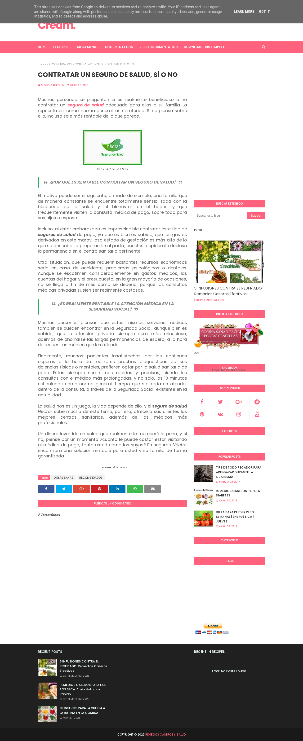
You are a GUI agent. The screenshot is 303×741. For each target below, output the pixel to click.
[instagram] (239, 414)
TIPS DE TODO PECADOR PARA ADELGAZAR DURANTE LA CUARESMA (238, 472)
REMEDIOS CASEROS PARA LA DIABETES (238, 493)
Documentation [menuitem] (119, 47)
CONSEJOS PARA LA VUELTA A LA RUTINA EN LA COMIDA (82, 710)
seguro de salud (85, 105)
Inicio (42, 64)
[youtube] (257, 414)
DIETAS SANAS (63, 478)
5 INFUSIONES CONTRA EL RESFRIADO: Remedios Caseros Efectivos (228, 291)
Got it (264, 11)
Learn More (244, 11)
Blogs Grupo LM (52, 85)
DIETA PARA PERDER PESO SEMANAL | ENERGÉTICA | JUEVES (235, 517)
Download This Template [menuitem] (205, 47)
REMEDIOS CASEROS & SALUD (165, 734)
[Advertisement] (179, 24)
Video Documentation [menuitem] (158, 47)
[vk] (221, 414)
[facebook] (202, 402)
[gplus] (239, 402)
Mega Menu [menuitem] (86, 47)
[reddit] (257, 402)
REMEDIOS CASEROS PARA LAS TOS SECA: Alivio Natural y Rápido (83, 689)
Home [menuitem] (42, 47)
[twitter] (221, 402)
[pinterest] (202, 414)
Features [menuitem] (60, 47)
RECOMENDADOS (60, 64)
